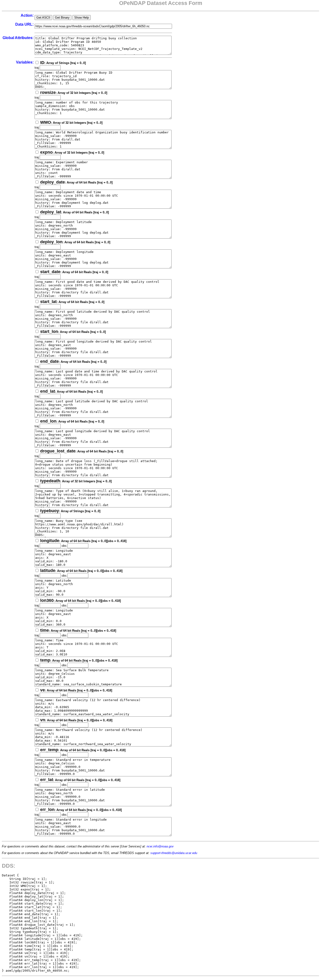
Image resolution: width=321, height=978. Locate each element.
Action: (27, 15)
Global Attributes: (18, 38)
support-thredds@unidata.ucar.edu (173, 853)
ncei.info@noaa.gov (160, 846)
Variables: (25, 62)
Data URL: (24, 24)
